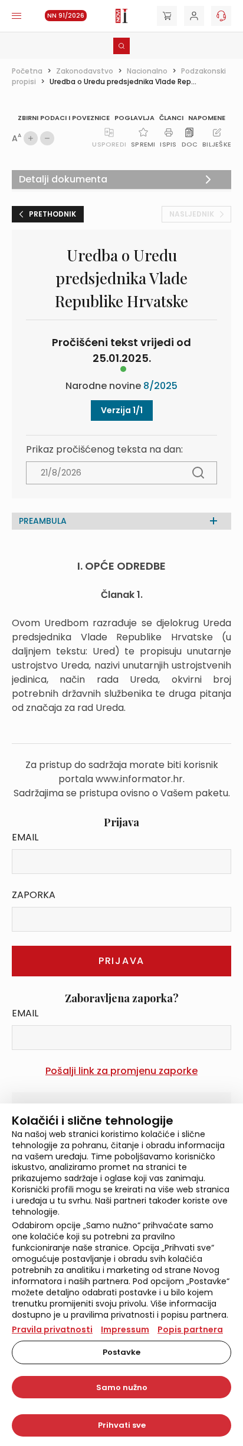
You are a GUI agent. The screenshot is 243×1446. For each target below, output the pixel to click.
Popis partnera (190, 1329)
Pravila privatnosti (52, 1329)
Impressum (125, 1329)
